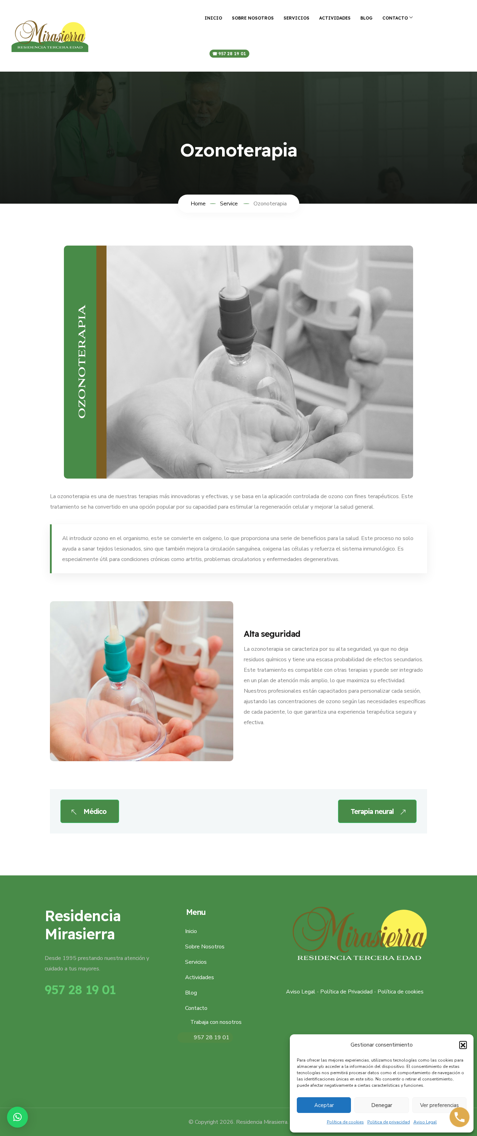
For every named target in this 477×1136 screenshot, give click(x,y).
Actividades (335, 18)
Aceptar (324, 1105)
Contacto (395, 18)
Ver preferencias (439, 1105)
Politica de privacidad (388, 1122)
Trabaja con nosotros (216, 1022)
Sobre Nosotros (253, 18)
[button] (463, 1044)
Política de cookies (345, 1122)
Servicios (296, 18)
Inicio (213, 18)
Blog (366, 18)
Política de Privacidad (346, 992)
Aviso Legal (425, 1122)
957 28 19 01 (232, 53)
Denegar (381, 1105)
